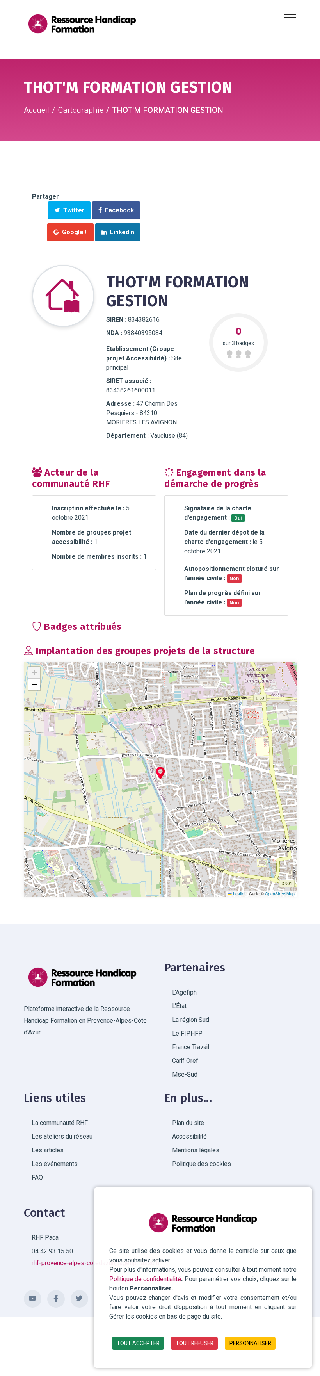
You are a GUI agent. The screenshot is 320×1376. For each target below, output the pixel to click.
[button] (160, 773)
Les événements (55, 1164)
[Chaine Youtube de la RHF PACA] (32, 1299)
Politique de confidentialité (145, 1279)
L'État (179, 1006)
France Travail (190, 1047)
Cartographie (80, 110)
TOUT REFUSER (194, 1343)
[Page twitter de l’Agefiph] (79, 1299)
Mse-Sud (184, 1074)
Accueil (36, 110)
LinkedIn (120, 232)
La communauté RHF (60, 1123)
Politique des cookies (201, 1164)
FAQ (37, 1177)
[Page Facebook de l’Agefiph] (56, 1299)
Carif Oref (185, 1061)
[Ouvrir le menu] (290, 17)
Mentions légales (195, 1150)
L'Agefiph (184, 992)
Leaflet (238, 894)
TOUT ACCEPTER (138, 1343)
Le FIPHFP (187, 1033)
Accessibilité (189, 1136)
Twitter (72, 210)
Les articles (48, 1150)
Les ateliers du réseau (62, 1136)
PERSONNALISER (250, 1343)
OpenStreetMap (280, 894)
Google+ (73, 232)
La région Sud (190, 1020)
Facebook (118, 210)
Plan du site (188, 1123)
